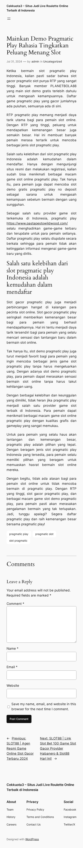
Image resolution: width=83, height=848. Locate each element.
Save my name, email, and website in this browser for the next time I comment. (43, 706)
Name (13, 648)
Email (12, 667)
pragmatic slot (44, 534)
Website (13, 686)
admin (35, 61)
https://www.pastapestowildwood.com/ (37, 223)
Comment (15, 604)
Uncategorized (52, 61)
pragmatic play (18, 534)
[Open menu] (9, 18)
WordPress (32, 839)
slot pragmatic (18, 540)
